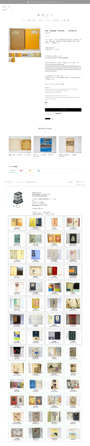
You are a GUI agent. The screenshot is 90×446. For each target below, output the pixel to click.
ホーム (23, 20)
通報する (53, 118)
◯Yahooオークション (37, 212)
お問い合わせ (56, 20)
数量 (46, 102)
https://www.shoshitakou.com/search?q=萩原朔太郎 (56, 57)
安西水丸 (73, 439)
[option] (25, 39)
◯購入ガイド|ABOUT (50, 214)
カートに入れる (63, 109)
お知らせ (41, 20)
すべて (13, 170)
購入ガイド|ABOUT (32, 20)
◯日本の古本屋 (46, 212)
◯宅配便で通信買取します (38, 214)
